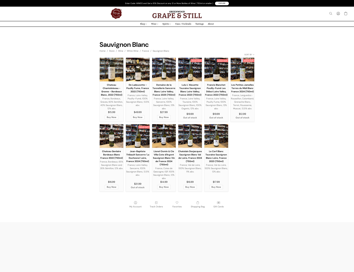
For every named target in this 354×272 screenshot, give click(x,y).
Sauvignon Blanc (161, 50)
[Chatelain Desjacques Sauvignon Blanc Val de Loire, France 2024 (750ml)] (190, 136)
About (211, 24)
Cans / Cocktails (183, 24)
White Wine (132, 50)
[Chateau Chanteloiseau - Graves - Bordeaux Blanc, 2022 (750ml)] (111, 69)
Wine (154, 24)
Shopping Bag (198, 206)
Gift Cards (218, 206)
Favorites (177, 206)
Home (103, 50)
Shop (143, 24)
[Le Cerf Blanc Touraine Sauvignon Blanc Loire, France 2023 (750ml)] (216, 136)
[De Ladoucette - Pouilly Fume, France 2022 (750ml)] (137, 69)
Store (111, 50)
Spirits (166, 24)
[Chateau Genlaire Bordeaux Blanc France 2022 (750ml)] (111, 136)
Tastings (199, 24)
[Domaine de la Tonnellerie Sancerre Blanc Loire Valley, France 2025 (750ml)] (164, 69)
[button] (222, 3)
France (145, 50)
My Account (135, 206)
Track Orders (156, 206)
